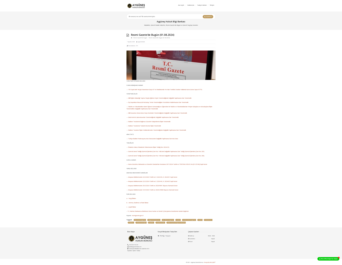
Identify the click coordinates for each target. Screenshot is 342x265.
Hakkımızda (190, 5)
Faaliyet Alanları (202, 5)
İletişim (212, 5)
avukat (178, 220)
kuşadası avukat (160, 222)
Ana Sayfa (181, 5)
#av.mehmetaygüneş (140, 220)
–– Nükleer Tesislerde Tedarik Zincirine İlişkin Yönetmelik (143, 126)
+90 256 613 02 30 (133, 245)
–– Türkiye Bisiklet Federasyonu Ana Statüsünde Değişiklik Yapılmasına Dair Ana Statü (152, 138)
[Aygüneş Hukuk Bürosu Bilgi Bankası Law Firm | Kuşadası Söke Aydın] (136, 5)
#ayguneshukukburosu (154, 220)
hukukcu (131, 222)
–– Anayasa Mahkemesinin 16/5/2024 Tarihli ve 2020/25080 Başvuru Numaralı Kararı (152, 190)
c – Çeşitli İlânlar (131, 207)
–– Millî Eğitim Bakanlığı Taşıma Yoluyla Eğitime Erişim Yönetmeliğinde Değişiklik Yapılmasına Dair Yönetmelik (158, 98)
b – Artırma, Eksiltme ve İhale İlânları (137, 203)
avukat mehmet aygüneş (189, 220)
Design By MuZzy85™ (210, 262)
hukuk (200, 220)
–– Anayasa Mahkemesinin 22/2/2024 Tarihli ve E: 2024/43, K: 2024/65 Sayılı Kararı (151, 181)
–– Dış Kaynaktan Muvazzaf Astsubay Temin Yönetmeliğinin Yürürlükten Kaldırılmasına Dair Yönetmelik (157, 102)
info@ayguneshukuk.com (135, 246)
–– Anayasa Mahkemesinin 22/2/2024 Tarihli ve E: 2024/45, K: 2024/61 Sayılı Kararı (151, 177)
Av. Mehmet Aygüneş (168, 220)
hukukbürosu (208, 220)
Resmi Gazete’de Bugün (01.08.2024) (176, 222)
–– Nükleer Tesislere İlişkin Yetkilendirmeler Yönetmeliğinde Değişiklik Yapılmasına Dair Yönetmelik (156, 130)
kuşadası (151, 222)
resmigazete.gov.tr (138, 215)
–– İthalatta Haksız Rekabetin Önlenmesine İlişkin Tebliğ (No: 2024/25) (147, 147)
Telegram (167, 236)
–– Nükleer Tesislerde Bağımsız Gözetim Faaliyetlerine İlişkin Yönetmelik (148, 121)
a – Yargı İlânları (131, 198)
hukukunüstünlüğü (141, 222)
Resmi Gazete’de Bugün (140, 38)
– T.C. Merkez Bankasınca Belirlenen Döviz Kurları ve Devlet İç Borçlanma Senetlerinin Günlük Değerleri (157, 211)
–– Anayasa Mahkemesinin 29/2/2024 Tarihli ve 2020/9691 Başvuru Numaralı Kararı (152, 185)
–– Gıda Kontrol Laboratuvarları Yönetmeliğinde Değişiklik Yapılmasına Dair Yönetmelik (152, 117)
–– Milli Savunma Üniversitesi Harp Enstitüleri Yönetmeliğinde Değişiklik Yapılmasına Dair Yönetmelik (156, 113)
